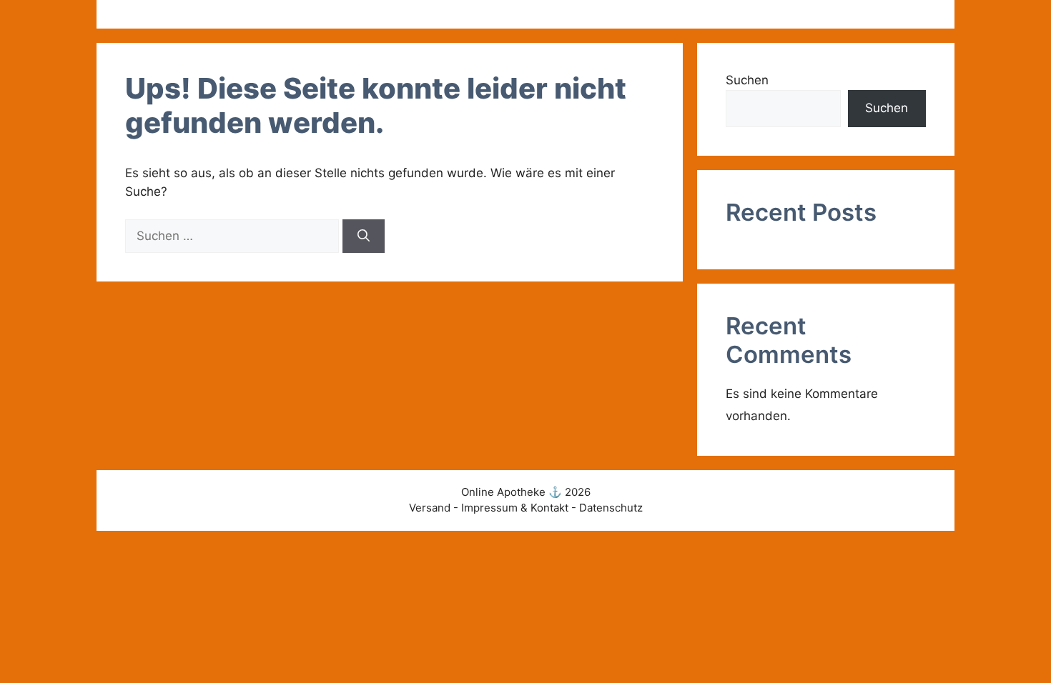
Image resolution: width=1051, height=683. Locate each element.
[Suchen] (363, 236)
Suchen (747, 80)
